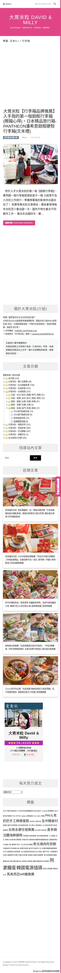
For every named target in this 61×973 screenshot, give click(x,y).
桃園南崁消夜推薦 (13, 851)
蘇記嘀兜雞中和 (15, 861)
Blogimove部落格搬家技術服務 (46, 971)
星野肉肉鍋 (24, 848)
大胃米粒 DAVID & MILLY (30, 20)
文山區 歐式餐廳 (27, 844)
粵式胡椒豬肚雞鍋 (50, 855)
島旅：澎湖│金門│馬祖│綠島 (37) (25, 408)
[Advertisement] (30, 81)
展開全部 (7, 375)
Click (58, 487)
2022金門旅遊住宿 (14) (23, 411)
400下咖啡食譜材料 (10, 811)
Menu (9, 4)
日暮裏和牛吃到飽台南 (11, 848)
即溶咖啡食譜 (23, 825)
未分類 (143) (13, 378)
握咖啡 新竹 (16, 844)
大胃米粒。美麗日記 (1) (18, 434)
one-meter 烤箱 (39, 816)
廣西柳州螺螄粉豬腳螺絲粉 (39, 839)
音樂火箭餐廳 (48, 869)
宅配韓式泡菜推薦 (29, 836)
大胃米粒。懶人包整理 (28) (19, 381)
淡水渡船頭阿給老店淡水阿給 (31, 851)
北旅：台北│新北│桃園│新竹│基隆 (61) (28, 395)
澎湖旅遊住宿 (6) (21, 421)
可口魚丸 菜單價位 (35, 825)
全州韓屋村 (50, 821)
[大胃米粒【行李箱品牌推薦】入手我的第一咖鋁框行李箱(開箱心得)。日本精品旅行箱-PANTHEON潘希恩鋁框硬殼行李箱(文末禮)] (30, 164)
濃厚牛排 (45, 851)
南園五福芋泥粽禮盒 (10, 825)
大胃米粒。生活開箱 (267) (19, 431)
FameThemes (23, 965)
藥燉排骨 (6, 861)
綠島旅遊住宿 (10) (21, 418)
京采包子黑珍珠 (35, 821)
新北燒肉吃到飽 (44, 844)
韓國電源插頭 (29, 867)
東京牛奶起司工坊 (35, 848)
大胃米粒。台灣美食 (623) (19, 388)
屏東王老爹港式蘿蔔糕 (13, 839)
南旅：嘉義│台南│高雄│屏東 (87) (25, 401)
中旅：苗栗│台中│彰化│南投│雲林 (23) (28, 398)
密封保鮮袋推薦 (42, 836)
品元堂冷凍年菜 (40, 830)
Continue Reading (23, 223)
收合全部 (16, 375)
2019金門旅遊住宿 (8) (23, 415)
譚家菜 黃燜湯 (27, 861)
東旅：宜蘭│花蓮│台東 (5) (22, 405)
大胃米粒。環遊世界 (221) (19, 424)
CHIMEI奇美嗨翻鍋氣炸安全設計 (29, 811)
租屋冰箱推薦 (38, 855)
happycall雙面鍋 (27, 816)
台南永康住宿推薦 (21, 829)
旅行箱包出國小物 (10, 137)
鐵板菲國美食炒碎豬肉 (41, 861)
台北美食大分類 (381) (17, 438)
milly (24, 137)
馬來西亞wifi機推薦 (20, 874)
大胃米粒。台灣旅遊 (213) (19, 391)
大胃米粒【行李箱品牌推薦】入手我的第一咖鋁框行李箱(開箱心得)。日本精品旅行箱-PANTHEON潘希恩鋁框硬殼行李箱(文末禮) (30, 121)
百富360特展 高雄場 (25, 855)
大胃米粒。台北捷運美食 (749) (21, 385)
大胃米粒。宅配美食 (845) (19, 428)
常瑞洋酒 (25, 839)
